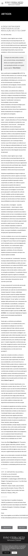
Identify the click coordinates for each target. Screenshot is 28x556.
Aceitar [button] (14, 552)
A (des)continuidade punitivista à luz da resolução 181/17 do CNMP (13, 28)
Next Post (21, 527)
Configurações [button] (6, 552)
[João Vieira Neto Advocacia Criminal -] (14, 3)
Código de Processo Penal (9, 240)
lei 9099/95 (20, 265)
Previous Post (7, 527)
